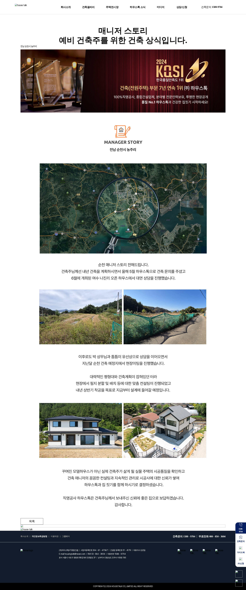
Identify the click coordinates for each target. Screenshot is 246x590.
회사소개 (66, 7)
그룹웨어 (66, 536)
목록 (32, 521)
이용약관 (54, 536)
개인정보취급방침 (39, 536)
